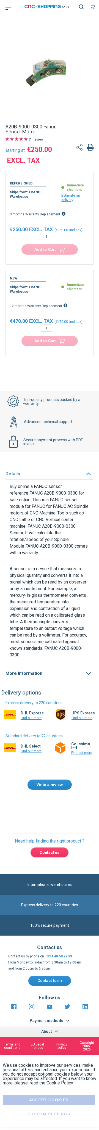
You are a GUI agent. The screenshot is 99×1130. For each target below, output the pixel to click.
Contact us (49, 820)
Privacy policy (61, 1013)
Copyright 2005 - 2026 (87, 1013)
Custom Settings (49, 1081)
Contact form (49, 948)
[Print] (90, 148)
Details (13, 473)
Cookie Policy (59, 1050)
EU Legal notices (37, 1013)
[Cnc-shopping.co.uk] (48, 7)
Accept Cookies (49, 1067)
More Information (24, 673)
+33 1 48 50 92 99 (58, 924)
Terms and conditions (12, 1013)
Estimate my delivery (71, 198)
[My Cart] (93, 7)
